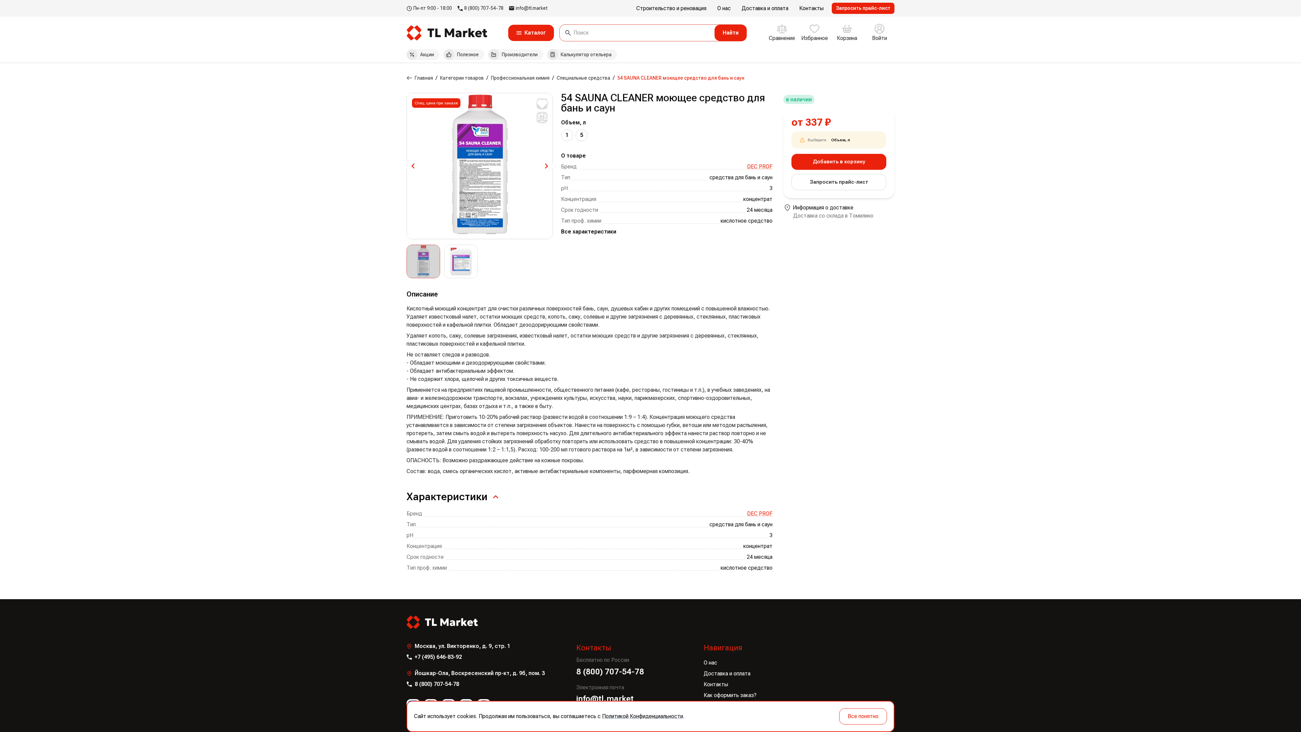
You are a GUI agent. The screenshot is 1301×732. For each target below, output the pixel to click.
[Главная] (409, 78)
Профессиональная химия (520, 78)
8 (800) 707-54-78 (483, 8)
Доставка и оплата (727, 673)
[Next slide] (546, 166)
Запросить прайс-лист (863, 8)
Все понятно (863, 716)
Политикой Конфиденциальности (642, 716)
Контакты (716, 684)
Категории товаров (462, 78)
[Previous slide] (413, 166)
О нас (710, 662)
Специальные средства (583, 78)
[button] (423, 261)
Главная (424, 78)
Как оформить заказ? (730, 695)
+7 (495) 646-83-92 (438, 657)
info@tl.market (532, 8)
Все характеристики (588, 231)
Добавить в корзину (839, 162)
